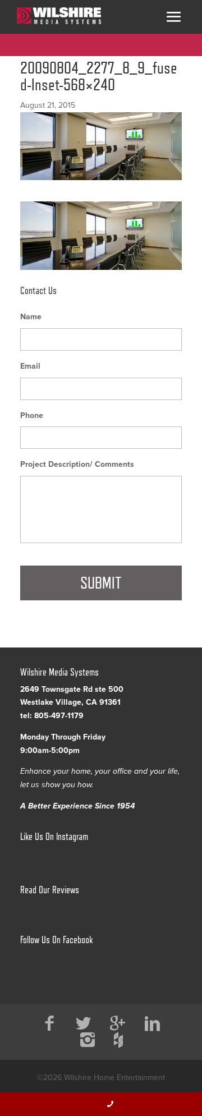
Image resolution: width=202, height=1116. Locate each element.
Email (30, 366)
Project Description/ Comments (77, 464)
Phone (31, 415)
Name (31, 317)
